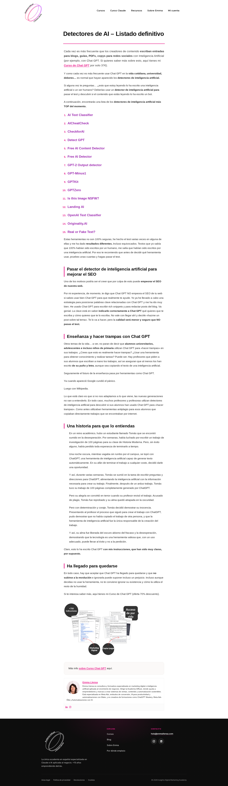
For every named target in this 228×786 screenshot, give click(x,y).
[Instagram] (70, 707)
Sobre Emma (155, 10)
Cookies (91, 780)
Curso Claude (118, 10)
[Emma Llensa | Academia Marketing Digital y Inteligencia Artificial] (33, 12)
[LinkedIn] (161, 741)
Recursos (136, 10)
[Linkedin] (66, 707)
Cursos (101, 10)
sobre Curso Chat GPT (92, 668)
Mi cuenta (173, 10)
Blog (109, 739)
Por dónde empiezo (116, 750)
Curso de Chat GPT (76, 65)
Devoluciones (79, 780)
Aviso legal (45, 780)
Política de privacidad (61, 780)
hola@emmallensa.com (162, 733)
